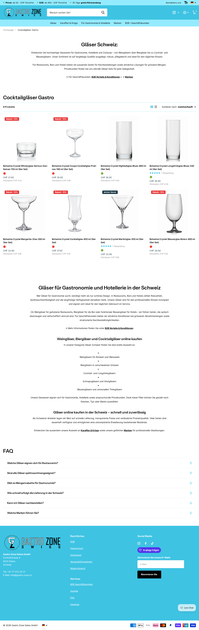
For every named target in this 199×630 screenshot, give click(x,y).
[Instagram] (138, 543)
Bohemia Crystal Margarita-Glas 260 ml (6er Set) (24, 241)
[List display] (156, 107)
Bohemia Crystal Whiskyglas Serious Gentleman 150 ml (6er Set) (25, 167)
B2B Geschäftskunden (81, 584)
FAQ (72, 597)
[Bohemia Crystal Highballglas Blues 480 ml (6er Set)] (124, 139)
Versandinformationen (81, 561)
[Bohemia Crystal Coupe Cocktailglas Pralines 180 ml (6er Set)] (75, 139)
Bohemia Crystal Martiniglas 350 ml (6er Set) (122, 241)
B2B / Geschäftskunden (137, 23)
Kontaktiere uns (173, 2)
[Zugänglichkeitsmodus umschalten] (186, 3)
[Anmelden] (186, 12)
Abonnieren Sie (149, 574)
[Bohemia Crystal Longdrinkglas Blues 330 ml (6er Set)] (173, 139)
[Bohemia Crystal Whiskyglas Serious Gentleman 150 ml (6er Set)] (26, 139)
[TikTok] (152, 543)
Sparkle (74, 591)
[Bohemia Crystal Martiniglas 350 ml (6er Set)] (124, 212)
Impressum (75, 555)
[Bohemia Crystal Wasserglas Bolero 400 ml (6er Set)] (173, 212)
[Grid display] (151, 107)
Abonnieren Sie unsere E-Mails (153, 557)
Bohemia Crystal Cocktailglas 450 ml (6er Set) (74, 241)
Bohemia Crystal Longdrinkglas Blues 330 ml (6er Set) (172, 167)
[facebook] (145, 543)
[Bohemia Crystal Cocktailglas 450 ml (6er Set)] (75, 212)
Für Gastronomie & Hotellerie (95, 23)
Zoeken (103, 12)
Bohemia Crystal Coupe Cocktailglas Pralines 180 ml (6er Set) (74, 167)
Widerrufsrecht (77, 568)
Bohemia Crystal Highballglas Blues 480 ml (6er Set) (123, 167)
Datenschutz (76, 548)
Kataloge (74, 604)
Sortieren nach (169, 106)
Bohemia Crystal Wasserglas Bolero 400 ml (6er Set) (172, 241)
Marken (117, 23)
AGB (72, 541)
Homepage (8, 30)
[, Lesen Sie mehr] (175, 12)
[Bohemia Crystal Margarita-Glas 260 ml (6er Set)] (26, 212)
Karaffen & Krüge (69, 23)
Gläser (53, 23)
